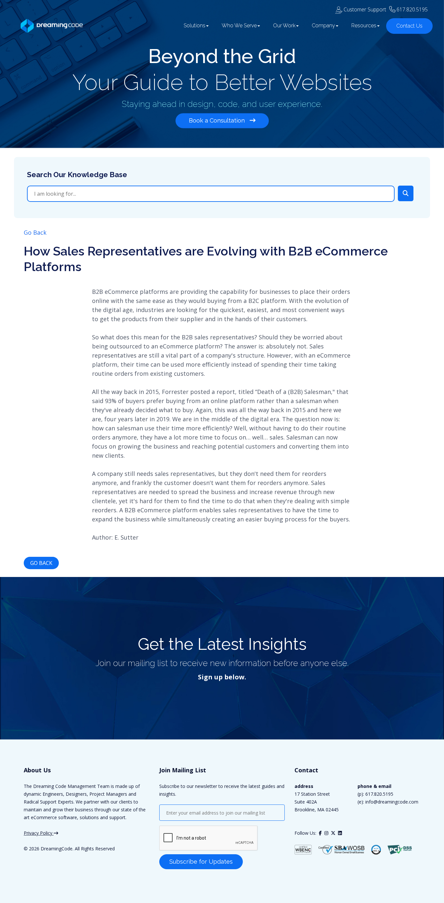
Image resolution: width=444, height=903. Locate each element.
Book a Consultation (217, 120)
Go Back (35, 232)
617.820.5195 (412, 9)
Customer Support (364, 9)
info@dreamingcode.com (391, 802)
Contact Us (409, 26)
